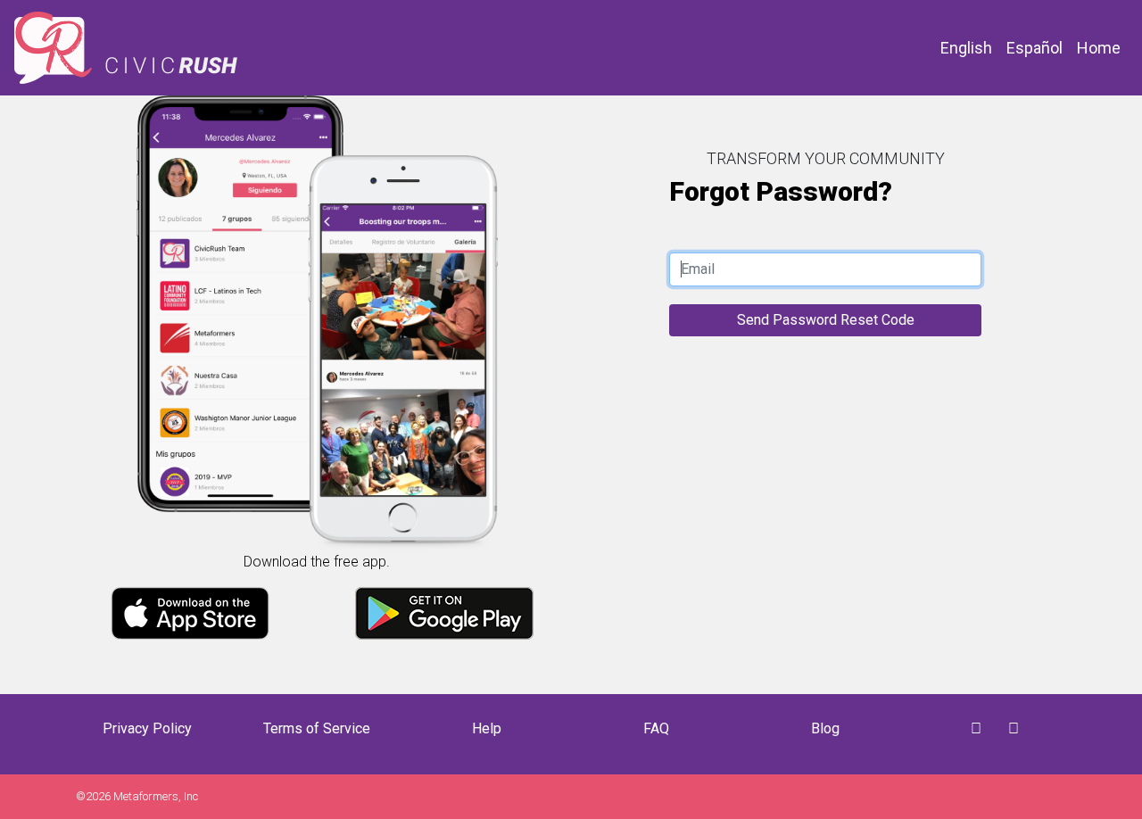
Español (1034, 47)
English (966, 47)
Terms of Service (316, 728)
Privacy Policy (147, 728)
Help (486, 728)
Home (1099, 47)
